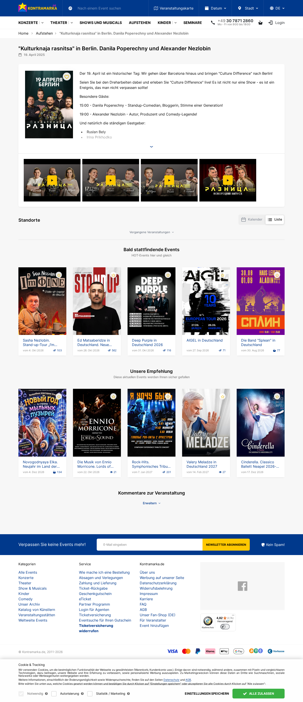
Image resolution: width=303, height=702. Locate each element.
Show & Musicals (32, 588)
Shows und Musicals (101, 22)
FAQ (143, 604)
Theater (58, 22)
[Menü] (233, 616)
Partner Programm (94, 604)
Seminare (192, 22)
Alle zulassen (261, 693)
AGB (143, 609)
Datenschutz (171, 679)
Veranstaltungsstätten (36, 615)
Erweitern (150, 503)
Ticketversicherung (95, 615)
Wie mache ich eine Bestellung (104, 572)
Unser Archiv (29, 604)
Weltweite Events (32, 620)
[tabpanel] (52, 180)
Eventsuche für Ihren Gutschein (105, 620)
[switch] (225, 627)
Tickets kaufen (42, 322)
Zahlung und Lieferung (97, 583)
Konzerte (28, 22)
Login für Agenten (94, 609)
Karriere (146, 599)
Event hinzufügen (154, 625)
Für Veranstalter (153, 620)
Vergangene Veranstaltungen (150, 232)
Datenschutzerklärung (158, 583)
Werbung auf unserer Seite (162, 577)
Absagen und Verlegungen (101, 577)
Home (23, 33)
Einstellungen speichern (207, 693)
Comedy (25, 599)
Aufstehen (140, 22)
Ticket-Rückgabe (93, 588)
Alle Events (27, 572)
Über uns (147, 572)
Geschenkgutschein (95, 593)
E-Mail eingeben (115, 544)
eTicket (85, 599)
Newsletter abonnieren (226, 544)
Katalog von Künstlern (36, 609)
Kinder (164, 22)
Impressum (149, 593)
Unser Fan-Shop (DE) (157, 615)
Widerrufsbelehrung (156, 588)
